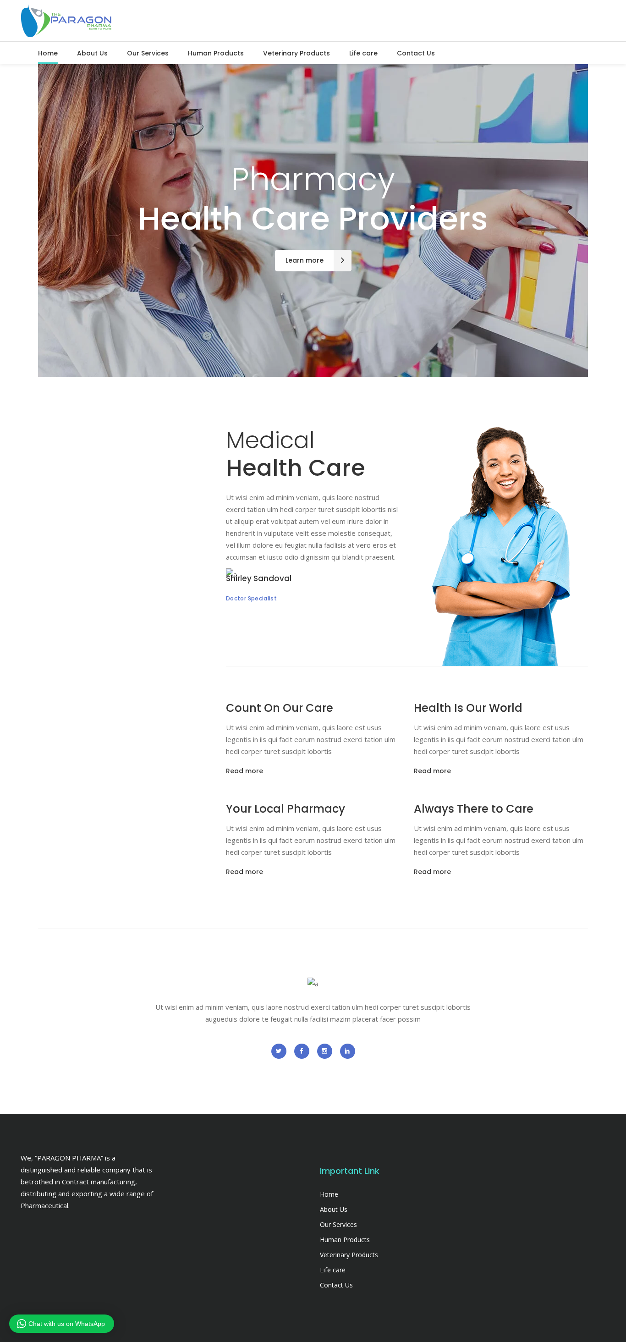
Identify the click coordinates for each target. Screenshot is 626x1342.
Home (329, 1194)
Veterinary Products (349, 1254)
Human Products (345, 1239)
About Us (333, 1209)
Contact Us (336, 1285)
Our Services (338, 1224)
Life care (333, 1269)
